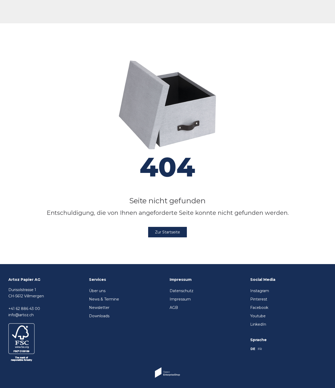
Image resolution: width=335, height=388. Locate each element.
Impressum (180, 299)
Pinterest (258, 299)
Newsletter (99, 307)
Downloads (99, 316)
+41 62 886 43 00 (24, 308)
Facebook (259, 307)
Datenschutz (181, 290)
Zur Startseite (167, 232)
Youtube (258, 316)
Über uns (97, 290)
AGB (174, 307)
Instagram (259, 290)
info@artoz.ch (21, 315)
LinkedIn (258, 324)
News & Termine (104, 299)
